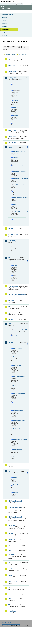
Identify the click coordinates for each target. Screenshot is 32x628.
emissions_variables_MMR (16, 329)
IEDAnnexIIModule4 (13, 517)
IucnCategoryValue (16, 191)
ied (9, 471)
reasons (15, 115)
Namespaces (5, 35)
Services (4, 32)
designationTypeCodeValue (16, 178)
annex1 (15, 477)
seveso (10, 587)
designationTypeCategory (16, 171)
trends (15, 123)
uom (9, 598)
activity (15, 265)
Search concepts (22, 54)
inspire (10, 533)
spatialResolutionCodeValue (16, 219)
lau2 (9, 550)
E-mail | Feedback (7, 622)
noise (10, 575)
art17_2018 (12, 136)
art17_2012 (12, 130)
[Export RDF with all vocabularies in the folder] (27, 80)
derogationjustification (16, 393)
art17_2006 (12, 78)
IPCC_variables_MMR (16, 335)
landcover (11, 539)
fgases (10, 313)
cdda (10, 147)
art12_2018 (12, 71)
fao (9, 306)
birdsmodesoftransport (16, 376)
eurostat (11, 300)
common (11, 228)
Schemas (4, 26)
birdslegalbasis (16, 348)
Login (18, 3)
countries (15, 100)
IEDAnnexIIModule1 (13, 501)
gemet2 (10, 319)
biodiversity (12, 142)
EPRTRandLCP (13, 286)
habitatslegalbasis (16, 410)
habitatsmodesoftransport (16, 439)
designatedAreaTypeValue (16, 165)
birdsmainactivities (16, 357)
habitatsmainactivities (16, 420)
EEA (9, 1)
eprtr (10, 257)
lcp (9, 562)
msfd (10, 569)
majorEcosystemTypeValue (16, 197)
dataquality (12, 241)
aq (9, 59)
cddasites (16, 157)
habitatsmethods (16, 429)
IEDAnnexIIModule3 (13, 507)
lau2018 (11, 554)
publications (12, 581)
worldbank (12, 611)
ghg (9, 323)
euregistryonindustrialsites (13, 294)
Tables (4, 20)
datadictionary (13, 234)
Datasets (4, 17)
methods (15, 107)
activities (15, 84)
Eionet (9, 11)
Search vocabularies (10, 54)
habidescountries (16, 402)
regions (15, 204)
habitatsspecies (16, 449)
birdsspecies (16, 385)
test (9, 594)
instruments (16, 456)
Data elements (6, 23)
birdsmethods (16, 365)
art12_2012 (12, 65)
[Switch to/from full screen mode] (21, 4)
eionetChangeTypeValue (16, 184)
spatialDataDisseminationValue (16, 211)
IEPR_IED (11, 525)
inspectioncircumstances (16, 485)
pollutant (15, 492)
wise (9, 605)
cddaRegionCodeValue (16, 151)
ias (9, 465)
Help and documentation (8, 14)
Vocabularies (5, 29)
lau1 (9, 545)
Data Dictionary (15, 11)
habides (11, 342)
